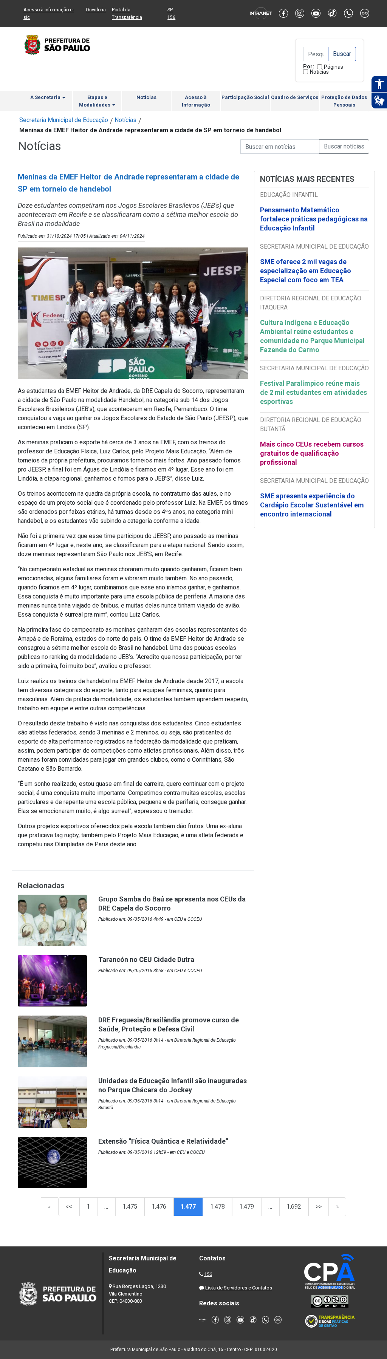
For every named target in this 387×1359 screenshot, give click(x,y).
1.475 (129, 1206)
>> (319, 1206)
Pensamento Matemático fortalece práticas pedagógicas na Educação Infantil (314, 219)
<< (68, 1206)
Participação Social (245, 97)
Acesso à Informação (196, 101)
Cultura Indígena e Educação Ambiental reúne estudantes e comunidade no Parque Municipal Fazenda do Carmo (312, 336)
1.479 (246, 1206)
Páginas (333, 67)
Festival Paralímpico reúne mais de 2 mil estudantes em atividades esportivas (313, 392)
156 (208, 1274)
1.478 (217, 1206)
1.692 (293, 1206)
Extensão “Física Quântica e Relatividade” (163, 1141)
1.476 (159, 1206)
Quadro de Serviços (294, 97)
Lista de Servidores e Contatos (238, 1288)
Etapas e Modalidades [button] (95, 101)
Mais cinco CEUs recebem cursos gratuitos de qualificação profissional (312, 453)
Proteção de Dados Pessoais (344, 101)
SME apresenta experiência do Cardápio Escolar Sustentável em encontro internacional (312, 505)
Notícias (319, 72)
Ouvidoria (96, 9)
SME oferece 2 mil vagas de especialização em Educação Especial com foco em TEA (305, 271)
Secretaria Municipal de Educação (63, 120)
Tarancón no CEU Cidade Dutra (146, 959)
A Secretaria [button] (46, 97)
